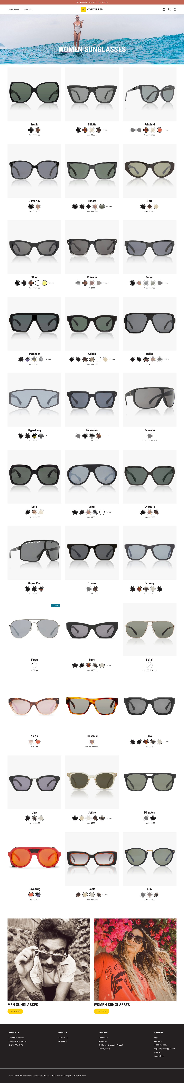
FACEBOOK (62, 1041)
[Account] (163, 9)
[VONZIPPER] (92, 9)
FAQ (156, 1037)
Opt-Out (157, 1052)
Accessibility (159, 1056)
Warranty (158, 1041)
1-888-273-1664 (160, 1045)
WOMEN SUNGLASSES (18, 1041)
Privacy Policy (104, 1048)
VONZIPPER (17, 1076)
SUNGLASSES (13, 9)
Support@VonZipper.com (164, 1048)
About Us (103, 1041)
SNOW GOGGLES (16, 1045)
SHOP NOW (15, 1011)
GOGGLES (28, 9)
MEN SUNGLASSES (16, 1037)
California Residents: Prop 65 (111, 1045)
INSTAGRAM (63, 1037)
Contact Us (103, 1037)
